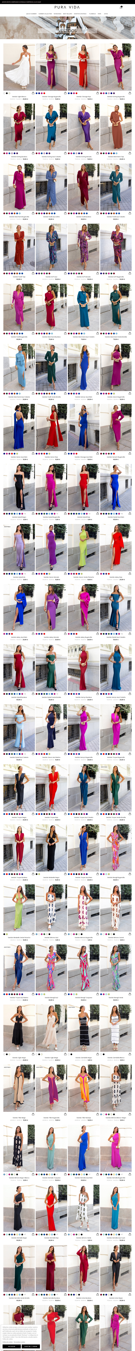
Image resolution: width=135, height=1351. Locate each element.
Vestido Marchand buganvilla (19, 217)
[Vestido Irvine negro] (116, 1268)
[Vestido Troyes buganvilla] (116, 727)
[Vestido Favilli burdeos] (83, 187)
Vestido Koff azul (51, 277)
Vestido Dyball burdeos (19, 697)
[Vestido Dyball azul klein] (116, 487)
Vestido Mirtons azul (51, 938)
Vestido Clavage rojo (83, 97)
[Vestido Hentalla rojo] (51, 1208)
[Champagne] (76, 1295)
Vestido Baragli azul (51, 998)
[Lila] (109, 93)
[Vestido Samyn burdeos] (83, 667)
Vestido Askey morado (51, 637)
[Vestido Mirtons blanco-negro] (116, 1088)
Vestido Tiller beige (19, 1118)
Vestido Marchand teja (116, 157)
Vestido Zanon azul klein (19, 457)
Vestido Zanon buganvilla (116, 397)
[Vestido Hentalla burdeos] (51, 1268)
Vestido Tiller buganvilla (51, 1118)
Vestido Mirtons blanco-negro (116, 1118)
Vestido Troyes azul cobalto (83, 817)
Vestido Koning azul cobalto (51, 157)
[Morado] (114, 93)
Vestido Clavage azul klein (84, 457)
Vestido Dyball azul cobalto (116, 637)
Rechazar (11, 1346)
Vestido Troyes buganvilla (116, 757)
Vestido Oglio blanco (19, 97)
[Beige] (9, 93)
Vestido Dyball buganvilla (51, 517)
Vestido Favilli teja (19, 277)
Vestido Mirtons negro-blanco (19, 1178)
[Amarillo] (49, 1174)
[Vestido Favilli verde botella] (51, 367)
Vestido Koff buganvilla (116, 277)
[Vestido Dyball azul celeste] (19, 727)
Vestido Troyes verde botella (116, 817)
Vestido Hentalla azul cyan (116, 1238)
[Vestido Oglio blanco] (19, 67)
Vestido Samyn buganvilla (84, 757)
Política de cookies (8, 1342)
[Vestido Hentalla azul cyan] (116, 1208)
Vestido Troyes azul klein (83, 877)
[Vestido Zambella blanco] (116, 1028)
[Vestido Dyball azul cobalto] (116, 607)
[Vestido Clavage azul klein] (83, 427)
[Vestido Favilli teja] (19, 247)
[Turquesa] (106, 874)
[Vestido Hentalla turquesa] (51, 1148)
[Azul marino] (39, 93)
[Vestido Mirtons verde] (83, 1208)
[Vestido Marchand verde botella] (116, 307)
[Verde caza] (42, 273)
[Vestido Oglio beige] (51, 1028)
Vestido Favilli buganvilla (19, 337)
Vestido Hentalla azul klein (84, 1178)
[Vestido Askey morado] (51, 607)
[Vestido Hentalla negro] (19, 1208)
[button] (21, 2)
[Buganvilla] (42, 93)
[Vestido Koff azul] (51, 247)
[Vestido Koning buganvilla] (116, 67)
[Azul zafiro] (52, 213)
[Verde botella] (104, 153)
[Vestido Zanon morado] (51, 547)
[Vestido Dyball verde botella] (51, 667)
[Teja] (111, 153)
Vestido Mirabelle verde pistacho (19, 938)
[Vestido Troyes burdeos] (19, 848)
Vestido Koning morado (84, 157)
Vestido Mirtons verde (83, 1238)
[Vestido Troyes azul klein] (83, 848)
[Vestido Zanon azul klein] (19, 427)
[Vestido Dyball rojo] (83, 487)
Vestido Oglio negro (19, 1058)
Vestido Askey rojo (116, 577)
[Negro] (7, 93)
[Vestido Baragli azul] (51, 968)
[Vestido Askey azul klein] (19, 607)
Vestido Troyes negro (19, 817)
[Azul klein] (36, 93)
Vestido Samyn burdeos (84, 697)
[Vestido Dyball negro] (19, 487)
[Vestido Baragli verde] (116, 968)
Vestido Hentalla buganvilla (116, 1178)
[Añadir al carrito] (33, 93)
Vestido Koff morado (84, 277)
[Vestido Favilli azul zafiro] (51, 187)
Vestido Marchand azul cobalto (83, 337)
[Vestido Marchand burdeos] (51, 307)
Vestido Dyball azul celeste (19, 757)
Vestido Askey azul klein (19, 637)
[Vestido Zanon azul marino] (51, 727)
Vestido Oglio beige (51, 1058)
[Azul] (36, 273)
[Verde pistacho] (114, 393)
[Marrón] (47, 213)
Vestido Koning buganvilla (116, 97)
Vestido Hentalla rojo (51, 1238)
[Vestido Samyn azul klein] (83, 367)
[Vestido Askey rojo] (116, 547)
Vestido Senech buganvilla (116, 457)
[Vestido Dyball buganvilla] (51, 487)
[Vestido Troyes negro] (19, 787)
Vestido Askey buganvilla (83, 637)
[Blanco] (4, 93)
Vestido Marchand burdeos (51, 337)
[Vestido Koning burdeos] (19, 127)
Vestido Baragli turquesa (83, 998)
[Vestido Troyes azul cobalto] (83, 787)
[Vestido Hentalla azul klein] (83, 1148)
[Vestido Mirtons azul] (51, 908)
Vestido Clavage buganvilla (51, 97)
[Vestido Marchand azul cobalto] (83, 307)
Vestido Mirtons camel (116, 938)
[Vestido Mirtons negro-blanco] (19, 1148)
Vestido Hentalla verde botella (19, 1298)
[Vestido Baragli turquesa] (83, 968)
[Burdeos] (101, 93)
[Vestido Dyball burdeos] (19, 667)
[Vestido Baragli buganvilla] (116, 848)
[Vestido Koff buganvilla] (116, 247)
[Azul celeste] (116, 153)
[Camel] (47, 934)
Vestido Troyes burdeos (19, 877)
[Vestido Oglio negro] (19, 1028)
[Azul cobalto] (106, 93)
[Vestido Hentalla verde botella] (19, 1268)
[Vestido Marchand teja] (116, 127)
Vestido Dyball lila (19, 577)
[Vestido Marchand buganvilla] (19, 187)
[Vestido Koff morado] (83, 247)
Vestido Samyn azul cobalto (116, 697)
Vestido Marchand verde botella (116, 337)
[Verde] (109, 874)
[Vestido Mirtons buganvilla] (83, 908)
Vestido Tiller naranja (83, 1118)
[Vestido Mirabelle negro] (51, 848)
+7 (57, 1174)
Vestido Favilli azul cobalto (116, 217)
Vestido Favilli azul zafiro (51, 217)
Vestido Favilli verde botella (51, 397)
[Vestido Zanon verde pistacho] (83, 547)
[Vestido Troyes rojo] (51, 787)
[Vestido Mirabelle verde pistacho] (19, 908)
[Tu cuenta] (117, 7)
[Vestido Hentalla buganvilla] (116, 1148)
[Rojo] (44, 93)
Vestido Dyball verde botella (51, 697)
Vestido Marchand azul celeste (19, 397)
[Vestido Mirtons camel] (116, 908)
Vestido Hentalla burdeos (51, 1298)
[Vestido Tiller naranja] (83, 1088)
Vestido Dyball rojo (83, 517)
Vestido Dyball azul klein (116, 517)
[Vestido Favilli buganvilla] (19, 307)
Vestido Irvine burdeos (83, 1298)
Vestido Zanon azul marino (51, 757)
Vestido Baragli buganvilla (116, 877)
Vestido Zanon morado (51, 577)
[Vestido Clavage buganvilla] (51, 67)
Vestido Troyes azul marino (19, 998)
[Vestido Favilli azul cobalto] (116, 187)
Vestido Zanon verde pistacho (83, 577)
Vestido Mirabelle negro (51, 877)
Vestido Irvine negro (116, 1298)
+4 (25, 513)
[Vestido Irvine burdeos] (83, 1268)
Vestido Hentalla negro (19, 1238)
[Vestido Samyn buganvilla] (83, 727)
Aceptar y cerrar (30, 1346)
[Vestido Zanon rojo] (51, 427)
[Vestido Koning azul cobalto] (51, 127)
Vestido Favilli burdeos (83, 217)
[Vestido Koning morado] (83, 127)
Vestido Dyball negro (19, 517)
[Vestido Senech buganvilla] (116, 427)
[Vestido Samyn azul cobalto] (116, 667)
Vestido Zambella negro (83, 1058)
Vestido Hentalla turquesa (51, 1178)
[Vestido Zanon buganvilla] (116, 367)
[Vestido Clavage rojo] (83, 67)
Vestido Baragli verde (116, 998)
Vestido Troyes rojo (51, 817)
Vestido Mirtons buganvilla (84, 938)
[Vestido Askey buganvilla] (83, 607)
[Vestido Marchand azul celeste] (19, 367)
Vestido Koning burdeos (19, 157)
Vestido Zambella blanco (115, 1058)
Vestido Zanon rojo (51, 457)
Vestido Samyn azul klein (83, 397)
